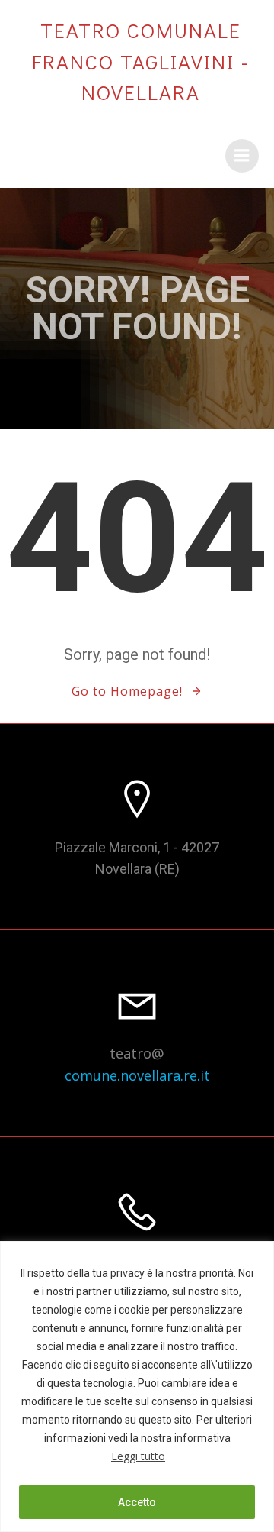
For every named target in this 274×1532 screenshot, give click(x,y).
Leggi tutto (138, 1456)
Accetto (137, 1502)
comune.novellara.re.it (137, 1075)
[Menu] (242, 156)
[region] (137, 1386)
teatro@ (137, 1053)
